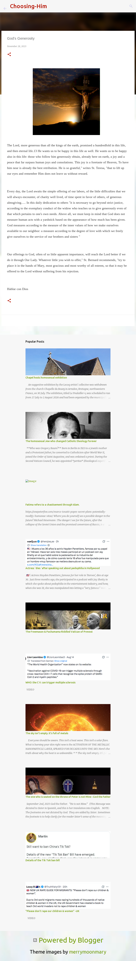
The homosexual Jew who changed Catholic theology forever (61, 441)
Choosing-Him (28, 6)
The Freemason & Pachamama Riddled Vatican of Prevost (59, 631)
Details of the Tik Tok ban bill (43, 860)
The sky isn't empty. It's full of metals (47, 733)
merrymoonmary (87, 951)
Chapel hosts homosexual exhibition (46, 377)
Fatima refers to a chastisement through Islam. (52, 504)
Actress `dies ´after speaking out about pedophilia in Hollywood (63, 568)
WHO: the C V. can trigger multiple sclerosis (50, 682)
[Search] (52, 6)
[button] (9, 54)
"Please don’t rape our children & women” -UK (52, 911)
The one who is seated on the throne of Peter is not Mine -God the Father (68, 796)
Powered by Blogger (70, 940)
